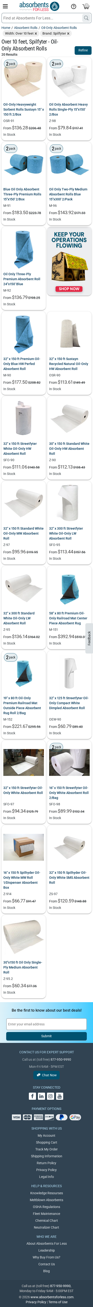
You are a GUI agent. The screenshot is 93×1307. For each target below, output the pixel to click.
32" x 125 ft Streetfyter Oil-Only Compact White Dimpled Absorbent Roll (69, 703)
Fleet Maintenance (46, 1214)
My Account (46, 1135)
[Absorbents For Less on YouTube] (59, 1096)
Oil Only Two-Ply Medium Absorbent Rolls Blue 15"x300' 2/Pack (68, 194)
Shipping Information (46, 1156)
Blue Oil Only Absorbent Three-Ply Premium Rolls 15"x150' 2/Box (22, 194)
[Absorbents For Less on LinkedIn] (41, 1096)
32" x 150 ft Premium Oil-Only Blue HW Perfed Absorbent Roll (21, 364)
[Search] (86, 18)
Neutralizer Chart (46, 1227)
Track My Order (46, 1149)
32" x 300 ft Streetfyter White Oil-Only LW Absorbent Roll (66, 533)
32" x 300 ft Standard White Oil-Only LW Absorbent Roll (19, 618)
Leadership (46, 1250)
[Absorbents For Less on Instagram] (50, 1096)
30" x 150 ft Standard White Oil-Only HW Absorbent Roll (69, 448)
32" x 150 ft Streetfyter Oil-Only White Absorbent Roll (23, 790)
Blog (46, 1271)
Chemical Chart (46, 1220)
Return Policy (46, 1163)
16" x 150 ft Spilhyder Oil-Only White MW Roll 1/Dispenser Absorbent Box (21, 880)
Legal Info (46, 1177)
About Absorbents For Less (46, 1243)
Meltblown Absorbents (46, 1200)
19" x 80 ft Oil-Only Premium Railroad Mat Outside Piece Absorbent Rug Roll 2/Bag (22, 705)
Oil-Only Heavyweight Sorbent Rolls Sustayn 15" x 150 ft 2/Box (23, 109)
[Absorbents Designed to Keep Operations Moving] (69, 261)
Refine (83, 50)
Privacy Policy (46, 1170)
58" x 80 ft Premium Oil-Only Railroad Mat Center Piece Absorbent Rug (68, 618)
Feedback (89, 638)
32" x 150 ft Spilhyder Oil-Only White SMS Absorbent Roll (69, 877)
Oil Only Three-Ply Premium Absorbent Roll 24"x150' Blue (21, 279)
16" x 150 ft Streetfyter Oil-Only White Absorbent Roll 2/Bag (69, 793)
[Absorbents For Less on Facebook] (32, 1096)
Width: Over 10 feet (19, 33)
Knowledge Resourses (46, 1193)
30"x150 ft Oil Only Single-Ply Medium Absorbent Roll (22, 967)
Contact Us (46, 1264)
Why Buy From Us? (46, 1257)
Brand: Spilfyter (54, 33)
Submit (46, 1036)
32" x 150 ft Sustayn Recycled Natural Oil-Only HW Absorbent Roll (68, 364)
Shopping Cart (46, 1142)
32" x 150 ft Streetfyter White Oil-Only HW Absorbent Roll (20, 448)
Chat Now (49, 1075)
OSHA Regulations (46, 1207)
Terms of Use (57, 1302)
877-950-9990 (61, 1059)
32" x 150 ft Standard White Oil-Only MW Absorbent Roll (23, 533)
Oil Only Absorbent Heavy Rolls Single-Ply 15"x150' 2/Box (68, 109)
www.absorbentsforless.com (52, 1297)
